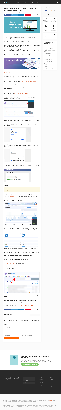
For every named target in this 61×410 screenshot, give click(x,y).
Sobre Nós (41, 377)
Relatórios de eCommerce (10, 263)
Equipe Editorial (23, 12)
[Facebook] (46, 10)
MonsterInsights (7, 72)
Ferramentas (44, 2)
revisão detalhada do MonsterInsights (29, 81)
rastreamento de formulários (23, 77)
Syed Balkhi (51, 400)
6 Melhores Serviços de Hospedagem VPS (49, 62)
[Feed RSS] (51, 10)
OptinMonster (52, 377)
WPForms (51, 379)
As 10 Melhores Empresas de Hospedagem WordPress (48, 46)
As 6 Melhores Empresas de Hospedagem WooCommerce (48, 55)
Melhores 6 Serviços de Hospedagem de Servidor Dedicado (50, 66)
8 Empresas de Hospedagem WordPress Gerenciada (50, 64)
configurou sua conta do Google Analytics (20, 188)
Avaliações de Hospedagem (35, 2)
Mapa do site (41, 388)
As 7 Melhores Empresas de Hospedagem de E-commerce (48, 57)
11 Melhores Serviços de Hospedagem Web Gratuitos (50, 51)
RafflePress (52, 384)
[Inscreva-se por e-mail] (54, 10)
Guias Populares (20, 2)
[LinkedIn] (48, 10)
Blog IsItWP (13, 2)
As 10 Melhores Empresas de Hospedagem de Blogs (48, 53)
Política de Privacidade (41, 382)
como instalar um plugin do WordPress (21, 93)
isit (6, 2)
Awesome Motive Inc (34, 397)
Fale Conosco (41, 379)
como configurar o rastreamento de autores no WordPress (27, 305)
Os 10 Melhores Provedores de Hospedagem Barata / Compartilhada (49, 49)
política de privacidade (30, 321)
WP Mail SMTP (52, 386)
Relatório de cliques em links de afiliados (13, 261)
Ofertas (26, 2)
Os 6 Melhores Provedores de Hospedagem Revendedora (48, 59)
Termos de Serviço (41, 385)
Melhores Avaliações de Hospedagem (49, 43)
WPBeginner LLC (13, 397)
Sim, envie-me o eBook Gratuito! (29, 364)
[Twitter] (43, 10)
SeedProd (51, 382)
